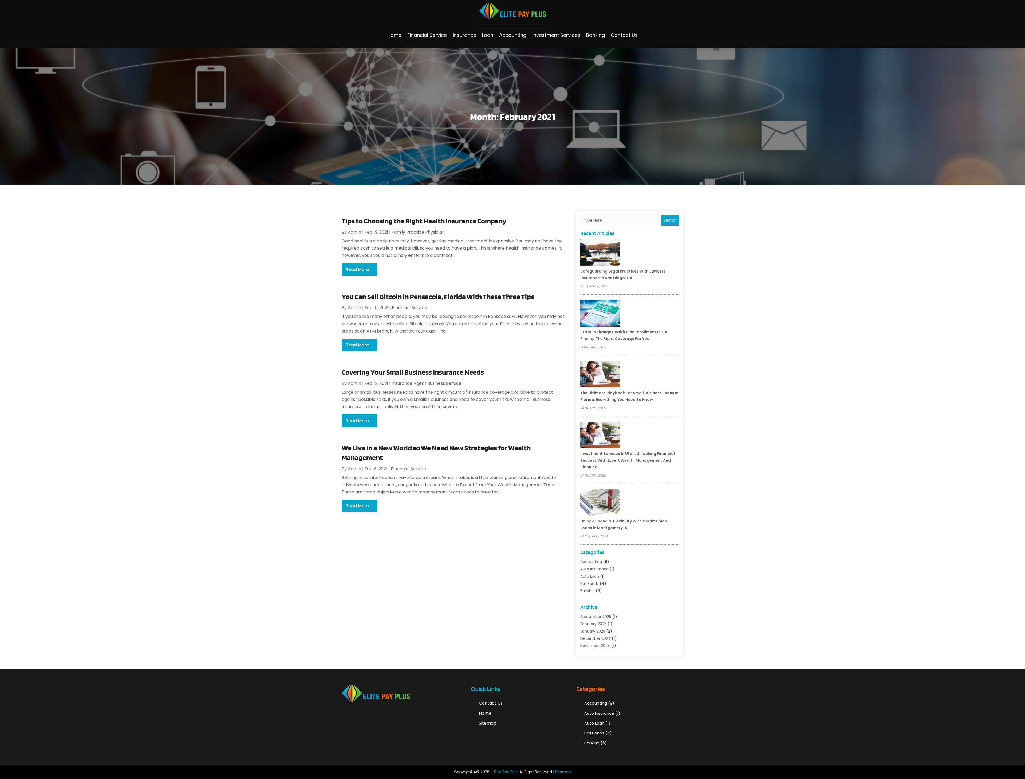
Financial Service (427, 35)
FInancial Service (409, 308)
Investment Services (556, 35)
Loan (487, 35)
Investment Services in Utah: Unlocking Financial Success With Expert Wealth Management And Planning (627, 460)
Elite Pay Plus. (506, 771)
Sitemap (487, 723)
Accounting (512, 35)
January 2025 (592, 631)
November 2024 (595, 645)
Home (394, 35)
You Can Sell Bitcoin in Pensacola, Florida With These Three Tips (438, 296)
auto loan (589, 576)
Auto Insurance (594, 569)
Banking (595, 35)
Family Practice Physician (418, 232)
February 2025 (593, 623)
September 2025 (595, 616)
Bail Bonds (589, 583)
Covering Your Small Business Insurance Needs (413, 372)
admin (354, 232)
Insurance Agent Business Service (427, 383)
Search (670, 220)
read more (357, 269)
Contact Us (624, 35)
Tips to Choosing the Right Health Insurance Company (424, 220)
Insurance (464, 35)
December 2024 (595, 638)
